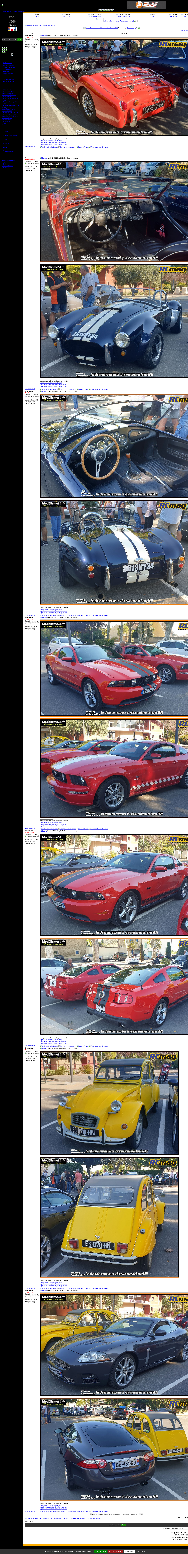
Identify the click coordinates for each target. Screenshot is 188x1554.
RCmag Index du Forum (111, 21)
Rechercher (66, 16)
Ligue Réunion (6, 121)
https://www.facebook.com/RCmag (51, 140)
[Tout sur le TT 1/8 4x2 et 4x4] (102, 10)
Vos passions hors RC (127, 21)
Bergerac (5, 162)
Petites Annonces (8, 151)
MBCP (4, 164)
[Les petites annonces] (113, 10)
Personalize (129, 1551)
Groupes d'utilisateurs (123, 16)
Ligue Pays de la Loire (9, 114)
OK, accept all (101, 1551)
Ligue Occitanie (7, 111)
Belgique (5, 123)
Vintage (5, 147)
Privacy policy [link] (140, 1551)
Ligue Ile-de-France (8, 91)
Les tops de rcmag (8, 65)
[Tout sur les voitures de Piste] (107, 10)
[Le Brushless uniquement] (104, 10)
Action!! (5, 139)
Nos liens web (7, 69)
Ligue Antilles (6, 119)
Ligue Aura (5, 167)
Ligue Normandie (7, 93)
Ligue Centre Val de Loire (10, 116)
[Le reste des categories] (112, 10)
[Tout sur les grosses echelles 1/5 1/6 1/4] (110, 10)
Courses (5, 131)
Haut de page (58, 1518)
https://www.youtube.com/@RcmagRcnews (53, 144)
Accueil (66, 1518)
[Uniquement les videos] (101, 10)
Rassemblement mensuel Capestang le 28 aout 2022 (102, 28)
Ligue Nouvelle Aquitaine (10, 112)
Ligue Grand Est (7, 96)
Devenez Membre (18, 11)
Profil (152, 16)
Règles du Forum (8, 81)
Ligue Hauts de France (9, 95)
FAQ (37, 16)
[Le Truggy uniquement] (105, 10)
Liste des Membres (9, 67)
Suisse (4, 125)
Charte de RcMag (8, 79)
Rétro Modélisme (7, 166)
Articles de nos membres (10, 135)
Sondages (6, 71)
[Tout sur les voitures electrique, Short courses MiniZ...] (108, 10)
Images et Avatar (8, 73)
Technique (6, 143)
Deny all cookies (116, 1551)
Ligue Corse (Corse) (8, 109)
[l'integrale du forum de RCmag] (99, 10)
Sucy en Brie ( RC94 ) (9, 160)
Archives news (7, 63)
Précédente (130, 28)
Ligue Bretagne (7, 118)
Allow (19, 39)
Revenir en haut (30, 146)
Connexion (173, 16)
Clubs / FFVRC (7, 89)
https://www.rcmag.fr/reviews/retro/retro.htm (53, 142)
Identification (7, 11)
